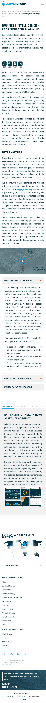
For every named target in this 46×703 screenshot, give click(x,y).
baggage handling (24, 189)
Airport (4, 582)
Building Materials (8, 586)
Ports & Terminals (8, 617)
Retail (4, 624)
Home (4, 11)
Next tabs (43, 406)
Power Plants (6, 621)
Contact (5, 645)
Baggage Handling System (32, 11)
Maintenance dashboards (18, 280)
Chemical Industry (8, 593)
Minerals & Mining (8, 613)
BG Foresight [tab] (22, 406)
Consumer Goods (8, 609)
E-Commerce (6, 601)
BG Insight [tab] (8, 406)
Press (4, 638)
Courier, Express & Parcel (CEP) (13, 597)
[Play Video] (23, 261)
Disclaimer (10, 696)
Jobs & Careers (7, 634)
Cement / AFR (7, 590)
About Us (5, 641)
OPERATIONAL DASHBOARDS (17, 378)
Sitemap (23, 699)
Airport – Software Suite (9, 14)
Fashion (5, 605)
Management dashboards (18, 387)
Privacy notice (34, 696)
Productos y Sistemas (14, 11)
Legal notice (21, 696)
